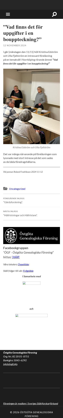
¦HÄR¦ (16, 257)
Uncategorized (17, 188)
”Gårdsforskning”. (14, 200)
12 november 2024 (14, 45)
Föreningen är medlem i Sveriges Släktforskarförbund (30, 403)
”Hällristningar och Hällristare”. (20, 213)
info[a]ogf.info (10, 364)
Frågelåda (28, 270)
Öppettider (23, 264)
